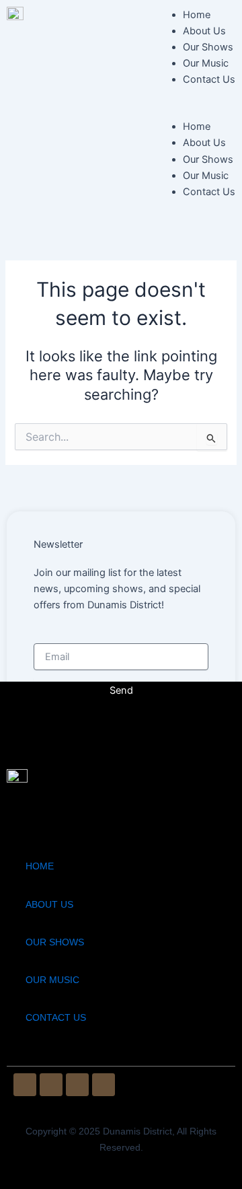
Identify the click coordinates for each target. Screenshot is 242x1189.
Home (196, 15)
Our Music (206, 63)
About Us (204, 31)
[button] (194, 110)
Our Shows (208, 47)
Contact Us (209, 79)
